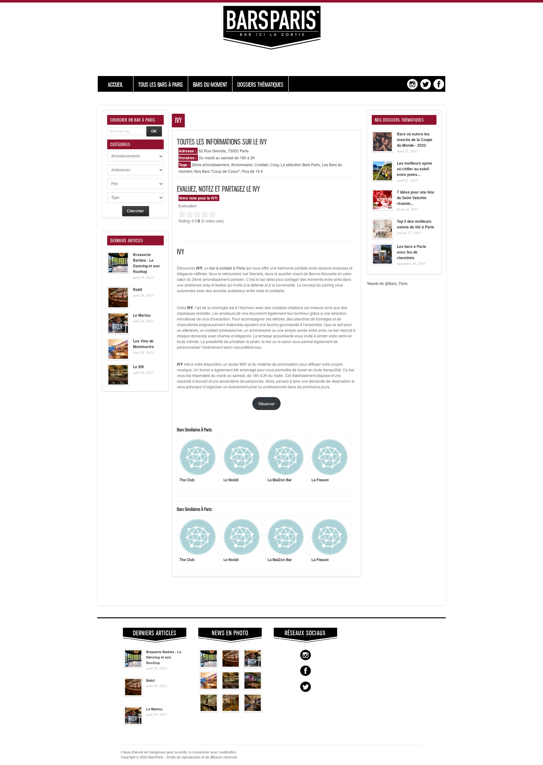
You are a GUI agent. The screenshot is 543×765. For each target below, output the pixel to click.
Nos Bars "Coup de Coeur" (217, 171)
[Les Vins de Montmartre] (208, 688)
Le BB (138, 366)
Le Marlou (142, 315)
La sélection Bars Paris (300, 164)
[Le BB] (230, 688)
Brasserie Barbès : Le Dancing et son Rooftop (146, 263)
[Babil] (230, 666)
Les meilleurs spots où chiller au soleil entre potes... (414, 168)
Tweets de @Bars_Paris (387, 283)
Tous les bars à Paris (160, 84)
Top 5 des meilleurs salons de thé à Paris (415, 224)
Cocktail (261, 164)
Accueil (115, 84)
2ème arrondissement (210, 164)
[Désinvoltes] (252, 710)
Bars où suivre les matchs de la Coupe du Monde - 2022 (414, 139)
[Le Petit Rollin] (230, 710)
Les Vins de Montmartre (143, 343)
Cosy (274, 164)
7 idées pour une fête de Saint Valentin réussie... (415, 197)
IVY (180, 364)
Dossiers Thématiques (260, 84)
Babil (137, 289)
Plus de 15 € (252, 171)
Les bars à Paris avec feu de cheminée (411, 251)
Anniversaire (242, 164)
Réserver (266, 404)
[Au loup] (208, 710)
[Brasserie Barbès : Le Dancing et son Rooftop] (208, 666)
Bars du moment (210, 84)
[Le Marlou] (252, 666)
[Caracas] (252, 688)
